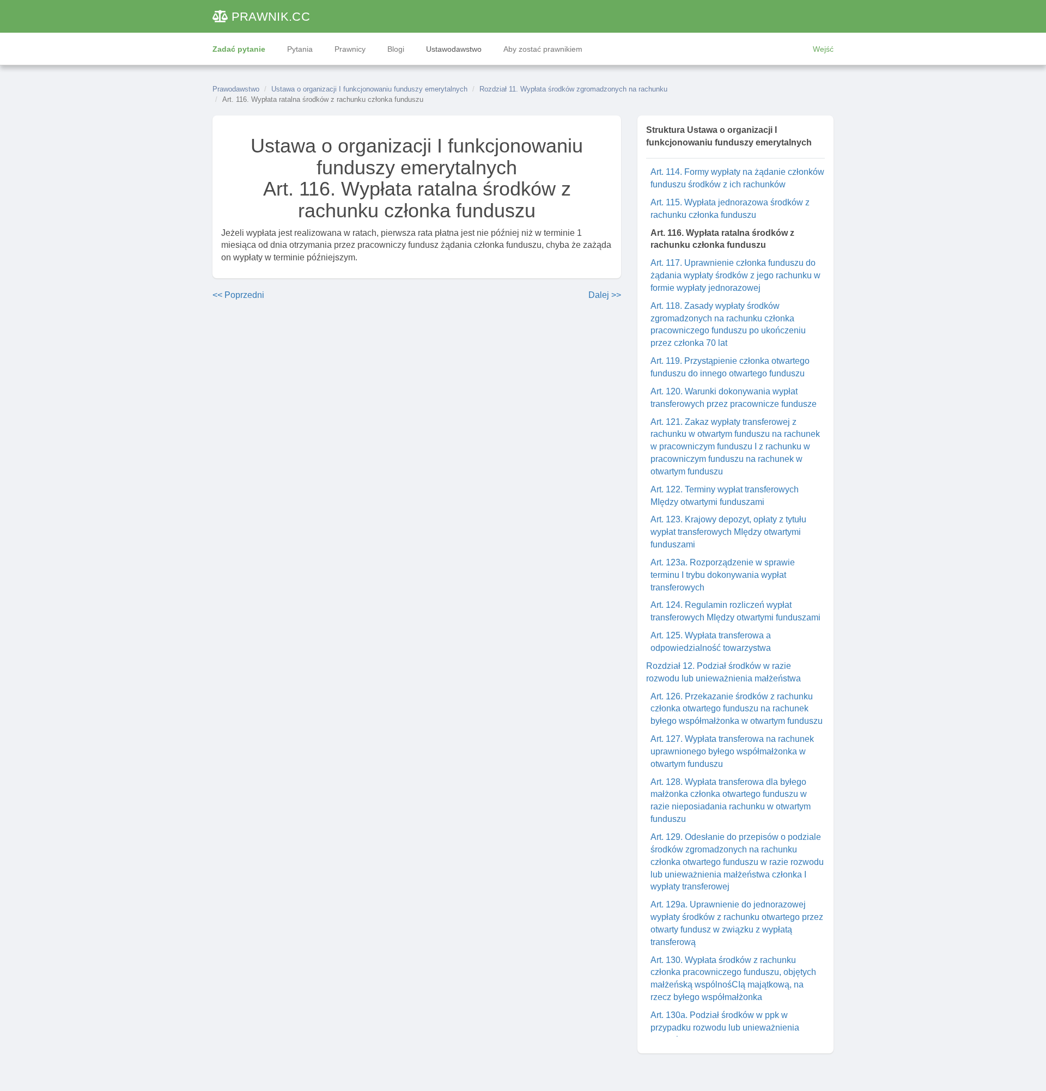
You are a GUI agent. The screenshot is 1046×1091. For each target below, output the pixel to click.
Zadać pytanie (238, 49)
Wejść (823, 49)
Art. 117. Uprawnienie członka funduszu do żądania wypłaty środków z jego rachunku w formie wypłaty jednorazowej (735, 275)
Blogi (395, 49)
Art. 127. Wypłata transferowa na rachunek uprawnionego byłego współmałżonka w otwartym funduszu (732, 751)
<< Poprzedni (238, 295)
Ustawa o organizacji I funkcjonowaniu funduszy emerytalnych (369, 89)
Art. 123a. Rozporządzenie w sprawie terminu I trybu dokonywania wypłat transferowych (722, 575)
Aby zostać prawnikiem (542, 49)
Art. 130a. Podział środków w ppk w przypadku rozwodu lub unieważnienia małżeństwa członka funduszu (724, 1027)
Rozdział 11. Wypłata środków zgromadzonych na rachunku (573, 89)
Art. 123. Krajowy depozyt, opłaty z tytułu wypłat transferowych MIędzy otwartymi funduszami (728, 532)
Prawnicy (350, 49)
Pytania (300, 49)
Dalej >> (604, 295)
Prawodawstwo (235, 89)
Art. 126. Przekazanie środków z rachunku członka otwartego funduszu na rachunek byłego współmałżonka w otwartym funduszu (736, 709)
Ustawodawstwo (454, 49)
